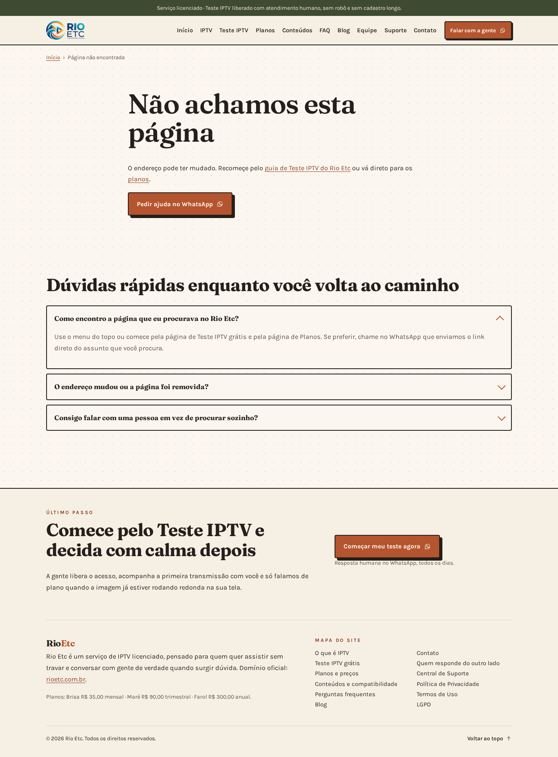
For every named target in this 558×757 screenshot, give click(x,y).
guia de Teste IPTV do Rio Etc (307, 168)
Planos (265, 30)
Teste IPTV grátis (337, 663)
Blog (343, 30)
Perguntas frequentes (345, 694)
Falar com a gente (473, 30)
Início (185, 30)
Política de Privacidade (448, 683)
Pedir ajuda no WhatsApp (175, 204)
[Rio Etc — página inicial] (65, 30)
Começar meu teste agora (382, 546)
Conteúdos (297, 30)
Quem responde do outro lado (458, 663)
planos (138, 179)
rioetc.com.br (65, 679)
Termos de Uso (437, 694)
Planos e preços (337, 673)
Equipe (367, 30)
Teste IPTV (233, 30)
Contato (425, 30)
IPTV (206, 30)
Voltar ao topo (485, 738)
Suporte (395, 30)
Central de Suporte (443, 673)
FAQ (324, 30)
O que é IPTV (332, 653)
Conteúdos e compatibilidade (356, 683)
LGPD (424, 704)
